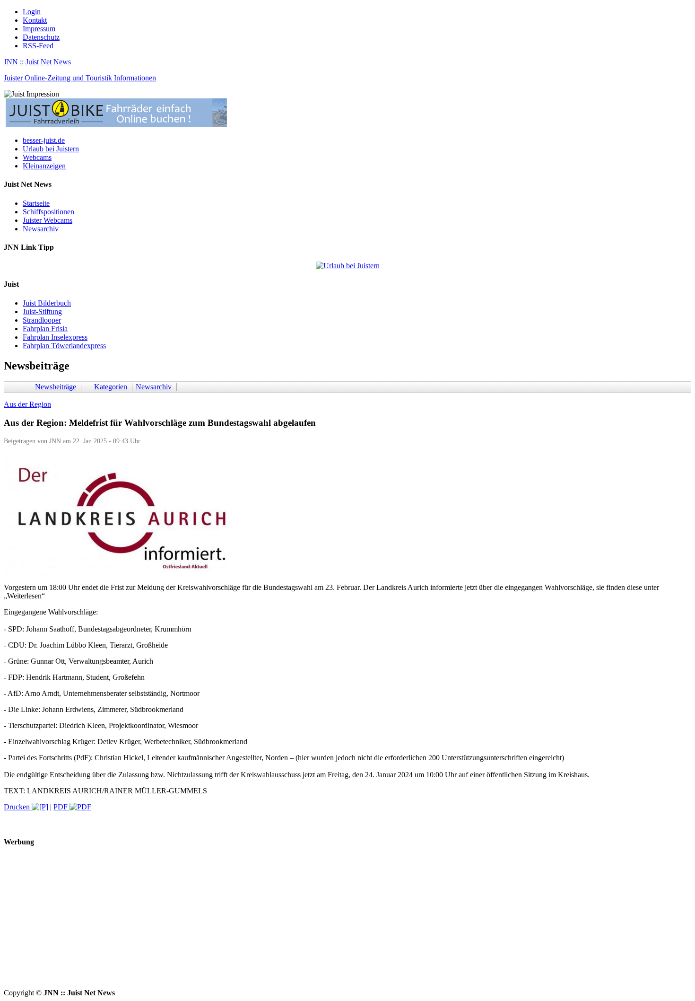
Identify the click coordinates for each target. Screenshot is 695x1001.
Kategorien (110, 387)
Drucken (18, 807)
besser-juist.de (44, 140)
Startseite (36, 203)
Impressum (39, 29)
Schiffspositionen (48, 212)
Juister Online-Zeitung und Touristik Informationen (80, 78)
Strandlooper (42, 320)
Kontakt (35, 20)
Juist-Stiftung (42, 311)
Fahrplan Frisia (45, 329)
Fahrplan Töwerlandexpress (64, 346)
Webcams (37, 157)
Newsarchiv (41, 229)
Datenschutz (41, 37)
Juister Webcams (47, 220)
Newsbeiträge (55, 387)
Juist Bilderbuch (47, 303)
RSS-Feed (38, 46)
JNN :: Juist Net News (37, 62)
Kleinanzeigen (44, 166)
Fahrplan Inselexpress (55, 337)
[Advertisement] (287, 922)
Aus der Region (27, 404)
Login (32, 12)
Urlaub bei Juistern (51, 149)
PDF (61, 807)
